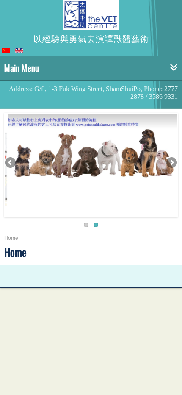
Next (171, 163)
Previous (11, 163)
